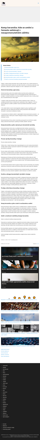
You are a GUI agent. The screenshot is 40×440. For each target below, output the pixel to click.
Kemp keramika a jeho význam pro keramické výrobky (18, 69)
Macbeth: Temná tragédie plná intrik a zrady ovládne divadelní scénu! (19, 299)
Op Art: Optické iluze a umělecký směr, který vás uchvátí (19, 269)
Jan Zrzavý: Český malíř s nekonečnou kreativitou (17, 256)
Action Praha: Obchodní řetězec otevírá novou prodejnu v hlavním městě (19, 311)
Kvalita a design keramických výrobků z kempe (16, 73)
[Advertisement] (20, 14)
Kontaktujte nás (14, 239)
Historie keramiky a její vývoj (12, 67)
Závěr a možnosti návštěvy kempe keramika (16, 79)
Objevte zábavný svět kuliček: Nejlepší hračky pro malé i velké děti (18, 346)
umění (38, 243)
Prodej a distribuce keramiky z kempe (14, 75)
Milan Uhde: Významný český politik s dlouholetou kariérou (16, 322)
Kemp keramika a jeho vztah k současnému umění (17, 77)
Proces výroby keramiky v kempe (13, 71)
